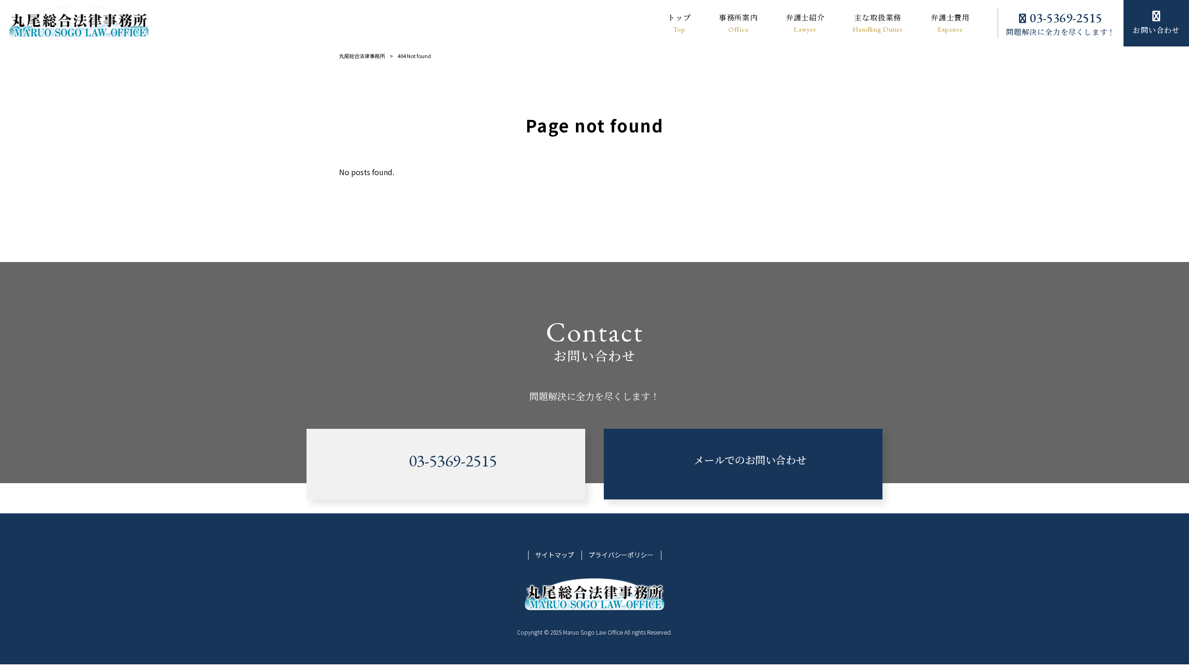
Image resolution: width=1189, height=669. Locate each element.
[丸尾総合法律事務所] (79, 23)
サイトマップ (554, 555)
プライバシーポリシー (620, 555)
